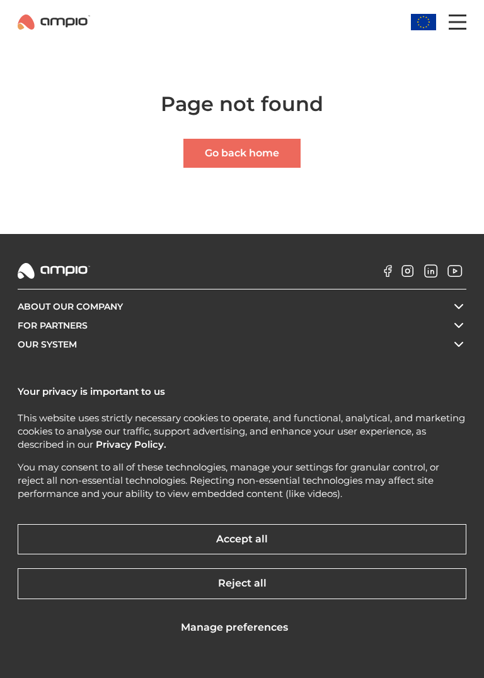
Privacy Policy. (131, 444)
